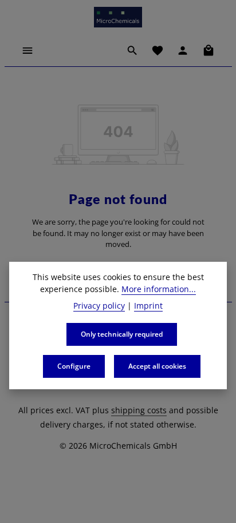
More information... (158, 289)
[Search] (132, 50)
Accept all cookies (157, 366)
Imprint (148, 305)
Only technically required (122, 334)
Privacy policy (99, 305)
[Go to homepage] (117, 17)
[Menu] (27, 50)
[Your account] (182, 50)
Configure (74, 366)
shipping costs (139, 410)
